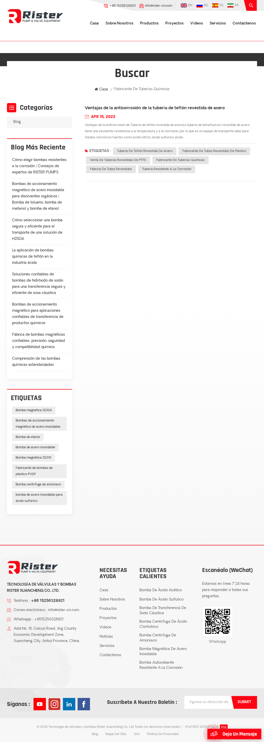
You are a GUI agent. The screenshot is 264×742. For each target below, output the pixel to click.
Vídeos (196, 24)
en (190, 5)
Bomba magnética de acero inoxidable (163, 651)
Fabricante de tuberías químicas (180, 160)
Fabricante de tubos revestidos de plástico (214, 151)
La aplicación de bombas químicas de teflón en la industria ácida (33, 257)
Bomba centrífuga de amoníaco (38, 484)
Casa (94, 24)
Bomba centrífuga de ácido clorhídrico (163, 624)
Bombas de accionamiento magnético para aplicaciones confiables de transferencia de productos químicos (37, 314)
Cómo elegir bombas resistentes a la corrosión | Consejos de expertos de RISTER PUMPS (39, 166)
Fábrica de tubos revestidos (111, 169)
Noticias (106, 637)
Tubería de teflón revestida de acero (144, 151)
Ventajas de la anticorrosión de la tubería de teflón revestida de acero (155, 108)
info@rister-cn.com (158, 5)
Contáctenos (244, 24)
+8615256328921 (48, 619)
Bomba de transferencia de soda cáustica (162, 610)
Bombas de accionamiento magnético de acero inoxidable (38, 423)
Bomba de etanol (28, 437)
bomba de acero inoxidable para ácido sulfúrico (39, 498)
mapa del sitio (115, 734)
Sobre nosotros (119, 24)
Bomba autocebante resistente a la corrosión (161, 665)
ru (206, 5)
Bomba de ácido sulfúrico (161, 600)
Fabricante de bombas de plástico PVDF (34, 471)
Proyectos (174, 24)
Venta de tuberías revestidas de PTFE (118, 160)
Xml (136, 734)
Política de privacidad (162, 734)
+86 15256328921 (122, 5)
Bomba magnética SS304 (34, 410)
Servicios (218, 24)
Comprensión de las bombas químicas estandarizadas (36, 362)
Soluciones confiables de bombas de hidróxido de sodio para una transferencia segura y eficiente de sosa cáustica (38, 284)
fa (237, 5)
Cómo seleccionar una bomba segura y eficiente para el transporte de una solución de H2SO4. (37, 229)
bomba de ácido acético (160, 590)
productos (149, 24)
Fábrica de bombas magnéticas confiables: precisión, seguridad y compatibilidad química (38, 341)
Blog (17, 122)
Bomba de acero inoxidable (35, 447)
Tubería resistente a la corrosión (166, 169)
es (221, 5)
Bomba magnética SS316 (33, 457)
